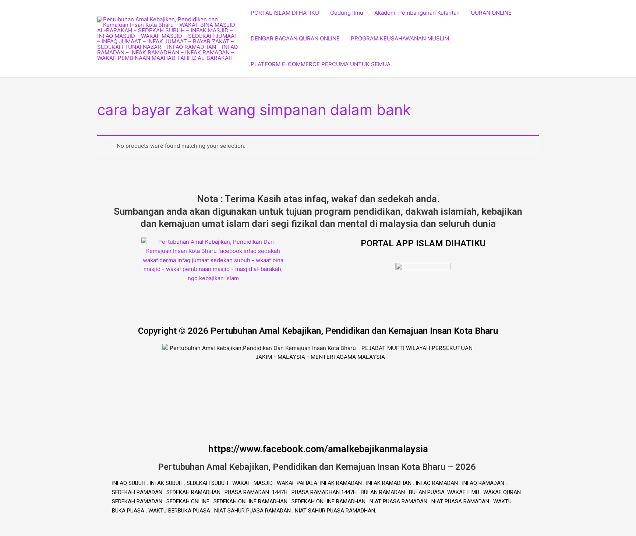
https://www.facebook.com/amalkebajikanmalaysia (318, 448)
